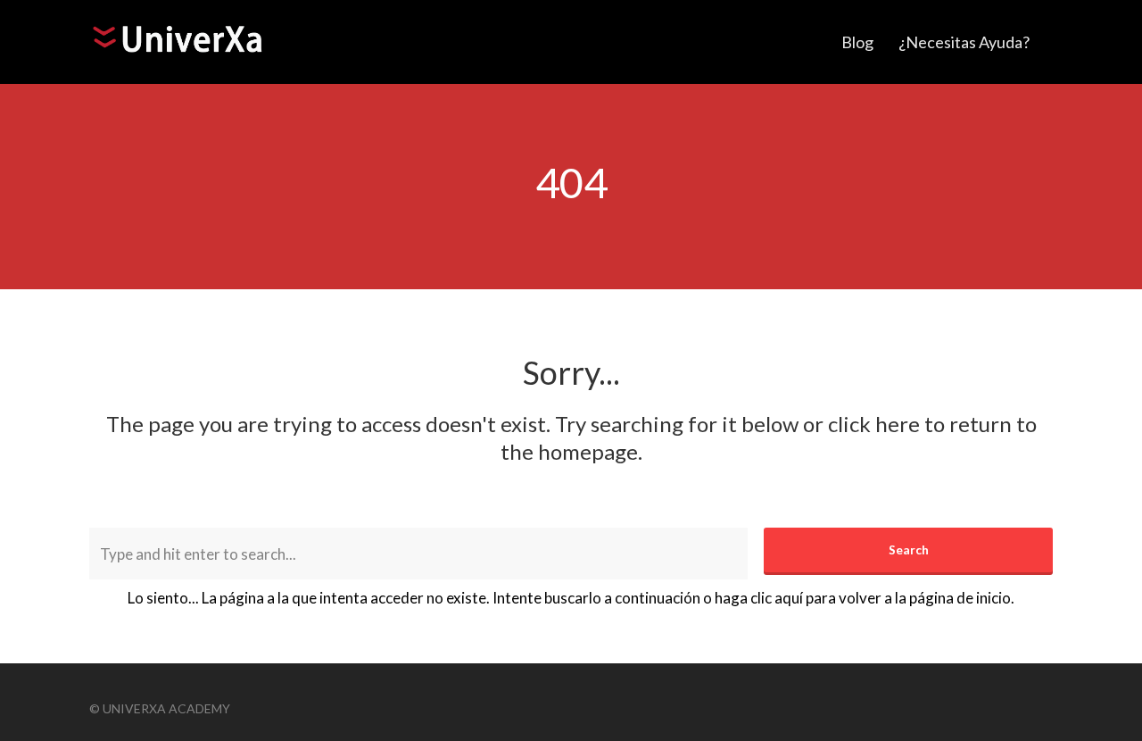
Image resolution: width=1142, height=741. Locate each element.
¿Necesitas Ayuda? (964, 42)
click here (874, 424)
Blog (857, 42)
